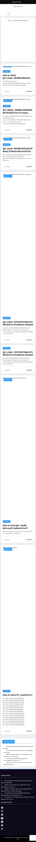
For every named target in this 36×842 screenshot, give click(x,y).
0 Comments (7, 91)
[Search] (8, 13)
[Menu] (3, 13)
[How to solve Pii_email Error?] (18, 616)
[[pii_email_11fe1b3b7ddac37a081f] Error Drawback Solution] (18, 243)
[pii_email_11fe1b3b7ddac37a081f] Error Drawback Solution (18, 323)
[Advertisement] (18, 40)
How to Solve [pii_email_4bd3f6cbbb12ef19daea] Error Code (17, 76)
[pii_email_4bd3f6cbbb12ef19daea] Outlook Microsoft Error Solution (18, 150)
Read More (29, 91)
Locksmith (6, 71)
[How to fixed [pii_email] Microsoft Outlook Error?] (18, 447)
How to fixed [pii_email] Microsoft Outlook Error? (15, 526)
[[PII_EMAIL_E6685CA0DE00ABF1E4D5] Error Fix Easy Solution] (18, 100)
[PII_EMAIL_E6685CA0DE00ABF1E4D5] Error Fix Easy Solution (17, 111)
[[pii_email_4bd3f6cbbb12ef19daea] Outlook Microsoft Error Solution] (18, 138)
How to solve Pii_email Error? (17, 695)
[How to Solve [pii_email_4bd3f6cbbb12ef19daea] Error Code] (17, 66)
